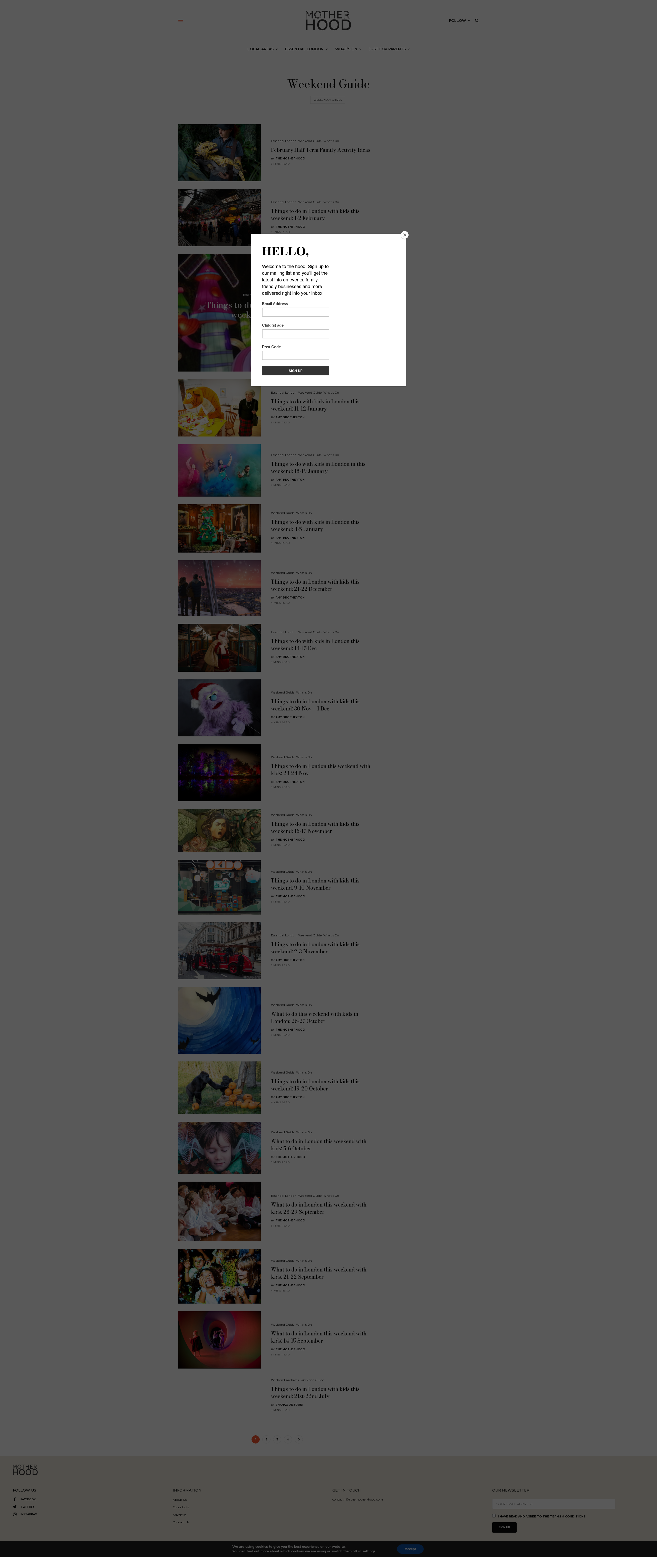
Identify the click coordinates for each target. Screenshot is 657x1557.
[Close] (405, 235)
